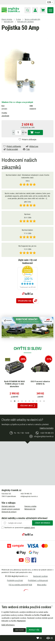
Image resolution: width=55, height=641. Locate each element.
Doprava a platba (30, 506)
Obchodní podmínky (8, 506)
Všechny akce (26, 405)
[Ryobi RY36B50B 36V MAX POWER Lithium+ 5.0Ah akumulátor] (14, 367)
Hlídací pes (33, 146)
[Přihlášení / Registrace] (35, 10)
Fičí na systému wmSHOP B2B (20, 585)
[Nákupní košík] (43, 10)
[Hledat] (27, 10)
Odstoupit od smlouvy (9, 512)
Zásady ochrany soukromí (11, 509)
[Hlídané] (48, 638)
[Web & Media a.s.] (26, 590)
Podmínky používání (15, 580)
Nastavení (19, 630)
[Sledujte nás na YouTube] (21, 562)
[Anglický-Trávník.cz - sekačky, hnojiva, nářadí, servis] (11, 12)
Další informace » (8, 625)
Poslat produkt (12, 149)
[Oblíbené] (38, 638)
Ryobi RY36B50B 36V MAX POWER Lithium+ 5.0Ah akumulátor (14, 384)
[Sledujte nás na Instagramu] (27, 562)
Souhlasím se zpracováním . (19, 528)
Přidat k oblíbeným (29, 139)
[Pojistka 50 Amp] (27, 65)
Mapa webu (41, 585)
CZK (49, 2)
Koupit (37, 132)
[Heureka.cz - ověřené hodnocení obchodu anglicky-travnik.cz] (27, 278)
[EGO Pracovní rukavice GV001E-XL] (40, 367)
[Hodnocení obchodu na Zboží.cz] (27, 301)
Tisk (28, 149)
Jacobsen (5, 116)
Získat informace (42, 523)
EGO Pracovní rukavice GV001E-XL (40, 382)
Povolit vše (34, 630)
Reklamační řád (29, 509)
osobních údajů (29, 528)
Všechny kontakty (46, 428)
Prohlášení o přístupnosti (38, 580)
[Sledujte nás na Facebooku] (33, 562)
